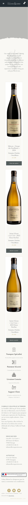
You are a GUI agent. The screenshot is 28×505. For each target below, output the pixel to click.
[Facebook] (14, 490)
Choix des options (14, 163)
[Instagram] (9, 490)
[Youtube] (19, 490)
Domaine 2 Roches (14, 153)
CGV (24, 498)
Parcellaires (14, 155)
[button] (3, 3)
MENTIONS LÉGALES (16, 498)
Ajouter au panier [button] (14, 250)
